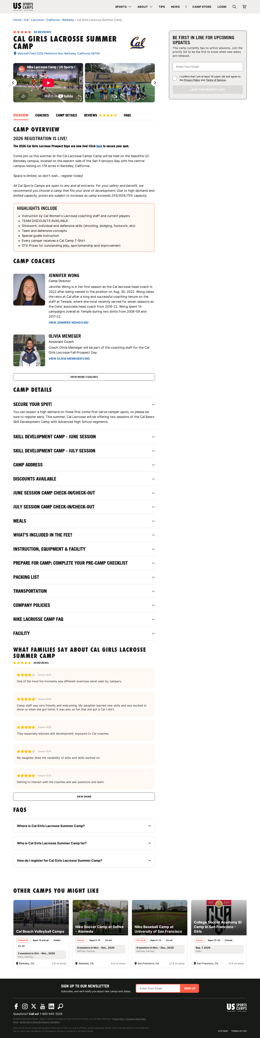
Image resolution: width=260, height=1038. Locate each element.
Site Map (223, 1031)
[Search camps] (60, 1006)
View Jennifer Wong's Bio (69, 322)
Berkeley (68, 20)
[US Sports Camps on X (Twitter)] (34, 1006)
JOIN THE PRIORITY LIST (208, 89)
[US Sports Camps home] (32, 7)
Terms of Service (216, 79)
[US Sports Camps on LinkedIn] (51, 1006)
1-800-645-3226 (51, 1014)
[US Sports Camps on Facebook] (16, 1006)
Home (17, 20)
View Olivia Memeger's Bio (69, 358)
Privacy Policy (192, 79)
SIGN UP (189, 988)
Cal (26, 20)
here (99, 146)
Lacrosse (37, 20)
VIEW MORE (84, 796)
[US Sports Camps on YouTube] (42, 1006)
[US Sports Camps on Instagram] (25, 1006)
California (53, 20)
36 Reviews (42, 32)
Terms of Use (239, 1031)
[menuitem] (123, 6)
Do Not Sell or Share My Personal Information (40, 1022)
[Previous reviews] (13, 82)
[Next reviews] (155, 82)
